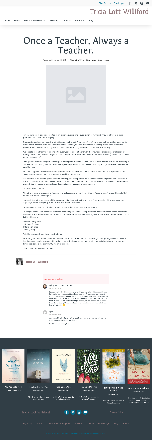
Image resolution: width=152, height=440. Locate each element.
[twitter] (136, 3)
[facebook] (130, 3)
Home (7, 20)
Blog (91, 20)
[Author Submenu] (71, 20)
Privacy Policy (116, 412)
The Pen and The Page (111, 3)
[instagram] (142, 3)
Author (65, 20)
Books (17, 20)
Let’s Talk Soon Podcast (35, 20)
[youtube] (148, 3)
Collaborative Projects (59, 423)
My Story (54, 20)
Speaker (78, 20)
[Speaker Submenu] (84, 20)
